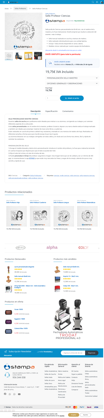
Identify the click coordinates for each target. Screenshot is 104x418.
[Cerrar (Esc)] (13, 411)
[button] (72, 78)
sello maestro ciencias (87, 175)
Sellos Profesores (20, 8)
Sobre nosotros (63, 371)
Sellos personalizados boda (90, 384)
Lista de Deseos (77, 387)
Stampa (8, 407)
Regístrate (91, 353)
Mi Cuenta (75, 371)
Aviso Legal (62, 380)
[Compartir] (9, 411)
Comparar (75, 390)
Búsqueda (93, 2)
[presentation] (98, 248)
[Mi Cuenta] (97, 2)
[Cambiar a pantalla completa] (5, 411)
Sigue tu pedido (77, 374)
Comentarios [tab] (67, 111)
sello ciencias (74, 175)
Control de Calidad (91, 396)
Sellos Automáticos (51, 371)
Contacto (74, 377)
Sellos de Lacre (50, 380)
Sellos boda (48, 377)
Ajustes (85, 415)
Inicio (6, 8)
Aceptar (73, 415)
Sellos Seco (48, 383)
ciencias (56, 175)
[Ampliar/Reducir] (1, 411)
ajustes (62, 416)
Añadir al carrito (73, 98)
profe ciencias (64, 175)
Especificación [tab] (51, 111)
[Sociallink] (5, 394)
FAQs (73, 380)
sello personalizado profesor (17, 178)
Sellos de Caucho (50, 374)
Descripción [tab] (36, 111)
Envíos (60, 374)
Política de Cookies (64, 377)
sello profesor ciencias (35, 178)
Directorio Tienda (77, 383)
